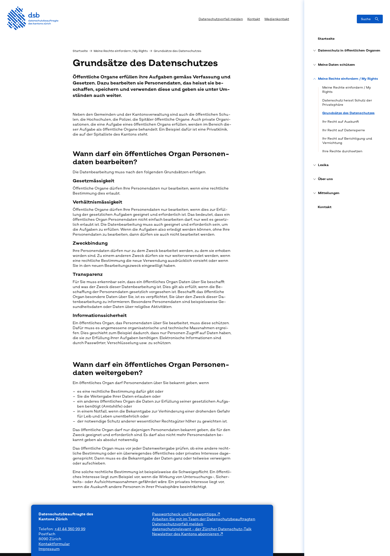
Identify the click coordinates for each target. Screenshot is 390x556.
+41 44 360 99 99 (69, 529)
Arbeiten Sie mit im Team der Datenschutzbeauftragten (203, 519)
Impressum (49, 549)
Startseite (326, 39)
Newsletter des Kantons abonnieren (186, 534)
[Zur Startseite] (32, 18)
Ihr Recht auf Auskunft (340, 122)
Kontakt (325, 207)
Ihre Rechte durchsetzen (342, 151)
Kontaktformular (54, 544)
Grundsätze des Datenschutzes (348, 113)
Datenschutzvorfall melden (177, 524)
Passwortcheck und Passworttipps (184, 514)
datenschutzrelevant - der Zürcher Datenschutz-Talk (201, 529)
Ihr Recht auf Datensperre (343, 130)
